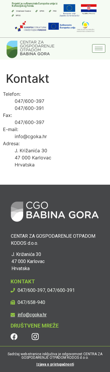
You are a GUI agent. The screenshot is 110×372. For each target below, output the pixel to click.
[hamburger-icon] (98, 48)
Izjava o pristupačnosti (55, 364)
